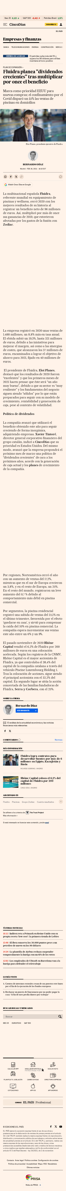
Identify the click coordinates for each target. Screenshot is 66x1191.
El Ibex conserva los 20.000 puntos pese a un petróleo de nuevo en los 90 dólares (30, 944)
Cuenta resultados (45, 802)
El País (59, 31)
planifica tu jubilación (13, 1079)
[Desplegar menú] (5, 24)
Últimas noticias (13, 928)
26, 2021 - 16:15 (36, 169)
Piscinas (15, 802)
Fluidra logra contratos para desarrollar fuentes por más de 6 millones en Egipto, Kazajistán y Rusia (41, 760)
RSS (45, 1164)
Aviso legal (19, 1160)
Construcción (47, 47)
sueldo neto (53, 1069)
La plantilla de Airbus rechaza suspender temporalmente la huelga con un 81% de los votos (29, 953)
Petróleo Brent (50, 18)
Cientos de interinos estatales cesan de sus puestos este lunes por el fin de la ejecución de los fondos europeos (34, 984)
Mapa (40, 1164)
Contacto (10, 1160)
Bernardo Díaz (33, 164)
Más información (9, 816)
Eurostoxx (16, 1023)
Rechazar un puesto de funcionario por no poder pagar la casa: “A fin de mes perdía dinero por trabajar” (32, 993)
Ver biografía (23, 710)
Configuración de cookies (48, 1160)
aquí (47, 822)
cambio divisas (33, 1079)
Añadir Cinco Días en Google (19, 185)
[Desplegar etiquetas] (61, 801)
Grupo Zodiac (28, 802)
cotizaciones (13, 1090)
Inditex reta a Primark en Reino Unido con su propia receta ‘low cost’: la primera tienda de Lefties (31, 935)
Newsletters (52, 1164)
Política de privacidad (16, 1164)
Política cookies (31, 1160)
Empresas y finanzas (22, 39)
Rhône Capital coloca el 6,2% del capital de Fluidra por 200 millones (40, 781)
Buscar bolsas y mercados (18, 1008)
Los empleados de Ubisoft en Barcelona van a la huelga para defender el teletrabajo (31, 962)
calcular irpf (13, 1069)
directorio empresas (53, 1079)
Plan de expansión (12, 67)
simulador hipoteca (33, 1069)
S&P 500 (27, 18)
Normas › (59, 740)
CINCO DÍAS (25, 788)
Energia (35, 47)
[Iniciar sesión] (61, 24)
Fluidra (6, 802)
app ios (33, 1090)
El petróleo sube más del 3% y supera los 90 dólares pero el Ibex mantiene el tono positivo (45, 58)
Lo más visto (10, 977)
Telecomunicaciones (20, 47)
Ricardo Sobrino (28, 769)
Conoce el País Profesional (33, 1102)
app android (53, 1090)
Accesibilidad (31, 1164)
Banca (6, 47)
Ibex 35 (8, 18)
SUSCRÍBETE (51, 24)
